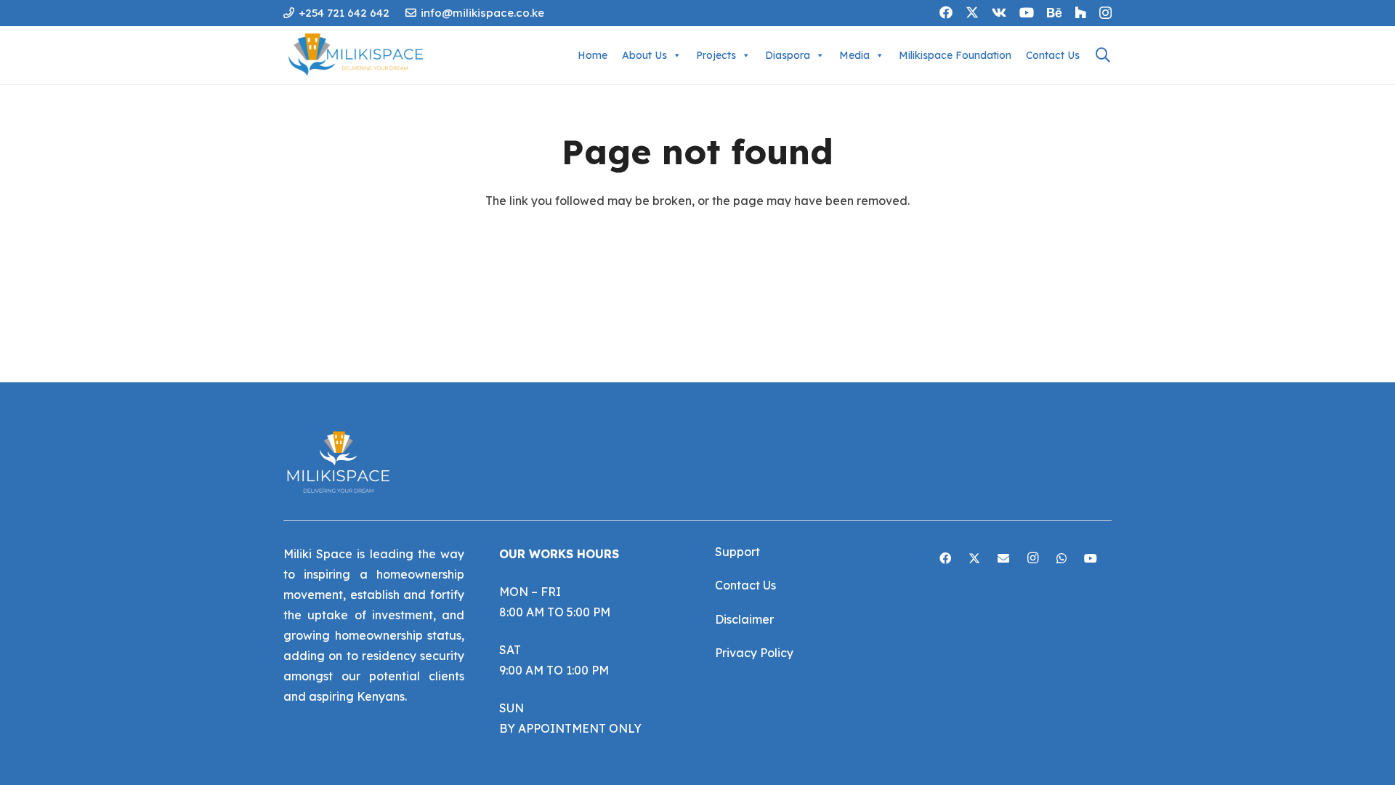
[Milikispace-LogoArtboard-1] (360, 55)
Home (592, 55)
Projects (716, 55)
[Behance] (1054, 12)
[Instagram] (1105, 13)
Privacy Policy (754, 652)
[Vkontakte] (999, 12)
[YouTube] (1026, 12)
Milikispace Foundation (955, 55)
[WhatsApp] (1061, 558)
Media (854, 55)
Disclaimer (744, 619)
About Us (644, 55)
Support (737, 551)
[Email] (1003, 558)
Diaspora (787, 55)
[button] (1103, 55)
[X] (972, 12)
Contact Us (1053, 55)
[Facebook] (946, 12)
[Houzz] (1080, 12)
